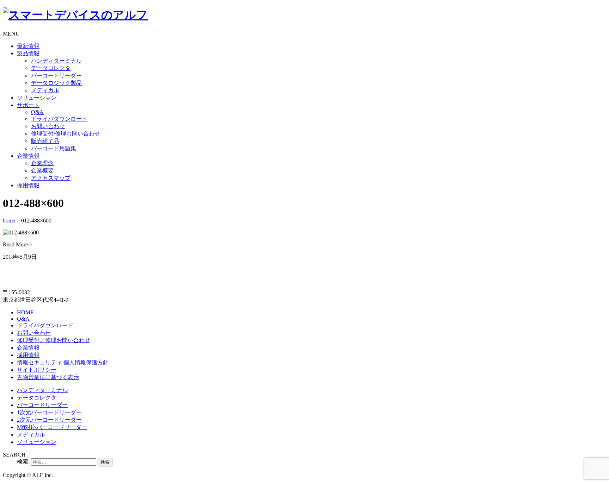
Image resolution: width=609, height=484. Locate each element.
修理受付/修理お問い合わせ (65, 134)
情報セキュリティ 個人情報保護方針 (63, 362)
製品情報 (28, 53)
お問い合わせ (48, 126)
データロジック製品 (56, 83)
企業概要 (42, 171)
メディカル (45, 90)
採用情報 (28, 185)
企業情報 (28, 156)
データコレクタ (50, 68)
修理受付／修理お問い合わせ (53, 340)
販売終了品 (45, 141)
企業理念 (42, 163)
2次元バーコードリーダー (49, 420)
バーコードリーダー (56, 75)
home (9, 221)
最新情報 (28, 46)
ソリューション (36, 98)
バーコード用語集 (53, 148)
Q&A (37, 112)
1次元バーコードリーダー (49, 412)
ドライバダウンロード (59, 119)
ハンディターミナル (56, 61)
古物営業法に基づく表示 (48, 377)
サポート (28, 105)
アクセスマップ (50, 178)
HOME (25, 312)
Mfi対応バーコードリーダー (52, 427)
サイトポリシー (36, 370)
